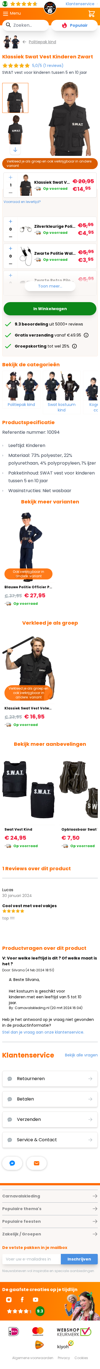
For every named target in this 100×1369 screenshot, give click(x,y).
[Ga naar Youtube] (35, 1299)
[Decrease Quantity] (10, 192)
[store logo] (50, 9)
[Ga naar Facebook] (22, 1299)
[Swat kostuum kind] (62, 385)
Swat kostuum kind (62, 407)
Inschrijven (79, 1259)
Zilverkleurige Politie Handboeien (55, 226)
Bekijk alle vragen (81, 1055)
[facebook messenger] (12, 1163)
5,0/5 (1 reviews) (48, 65)
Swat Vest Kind (18, 829)
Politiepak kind (21, 404)
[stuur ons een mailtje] (37, 1163)
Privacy (64, 1358)
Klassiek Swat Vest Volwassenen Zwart (40, 708)
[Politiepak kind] (21, 385)
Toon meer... (50, 286)
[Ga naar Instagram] (9, 1299)
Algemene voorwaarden (32, 1358)
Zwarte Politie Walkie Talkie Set (55, 253)
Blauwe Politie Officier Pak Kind (34, 587)
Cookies (81, 1358)
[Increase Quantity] (10, 177)
